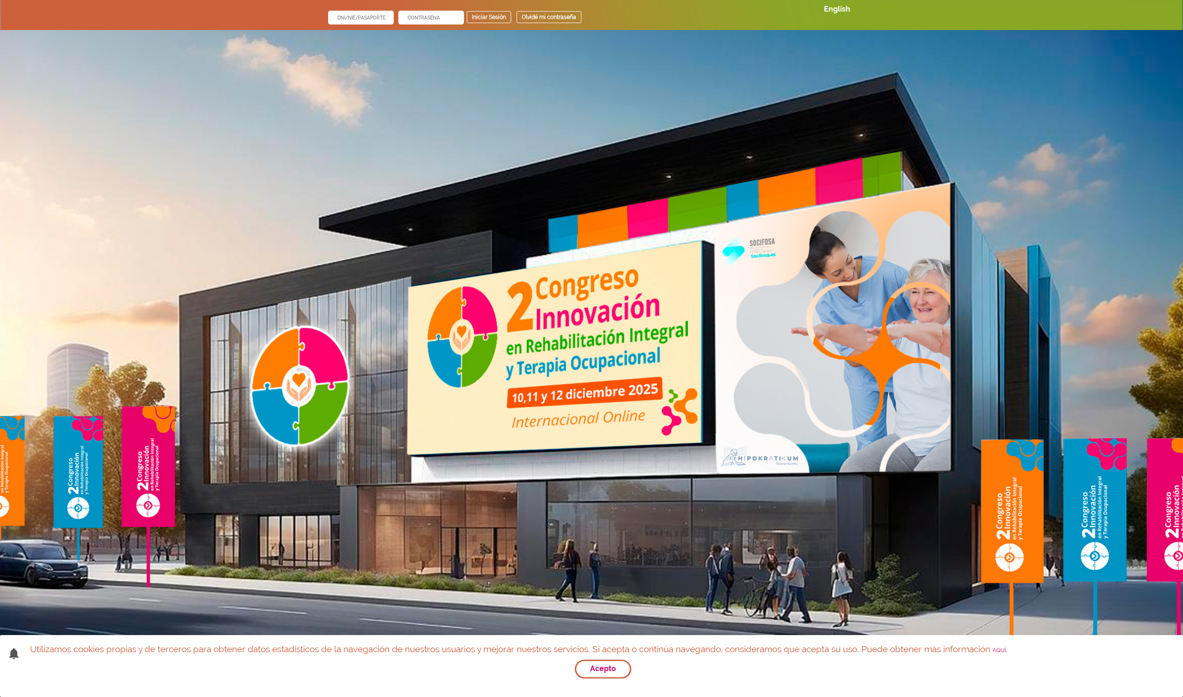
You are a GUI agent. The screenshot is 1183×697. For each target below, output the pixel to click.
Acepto (603, 668)
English (837, 9)
